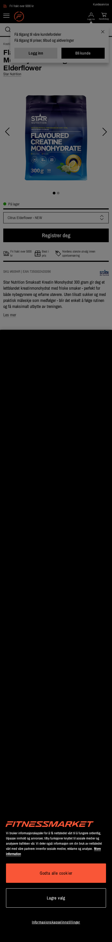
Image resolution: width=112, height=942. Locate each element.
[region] (56, 636)
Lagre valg (56, 898)
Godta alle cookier (56, 873)
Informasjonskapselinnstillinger (56, 922)
